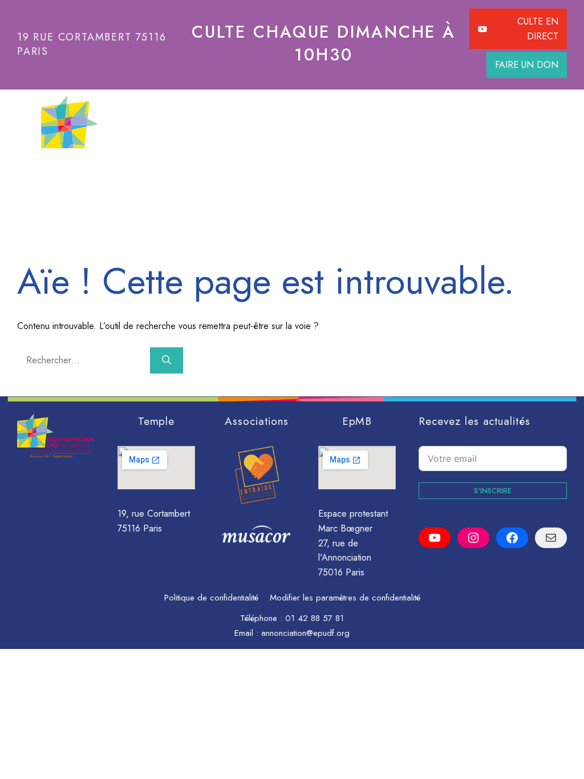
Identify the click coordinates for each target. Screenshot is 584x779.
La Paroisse (107, 171)
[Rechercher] (166, 360)
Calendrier (369, 171)
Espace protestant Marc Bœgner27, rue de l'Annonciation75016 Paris (353, 542)
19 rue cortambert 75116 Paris (91, 44)
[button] (503, 171)
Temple (156, 421)
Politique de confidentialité (211, 597)
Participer (198, 171)
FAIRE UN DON (526, 64)
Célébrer (283, 171)
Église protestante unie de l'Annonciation (325, 121)
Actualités (448, 171)
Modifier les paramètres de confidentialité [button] (345, 597)
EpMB (357, 421)
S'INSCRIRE (493, 490)
